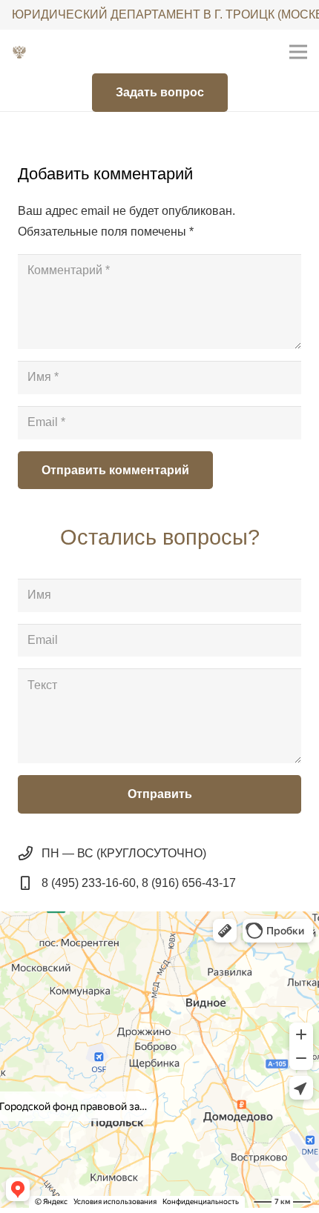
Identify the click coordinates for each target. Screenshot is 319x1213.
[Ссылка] (19, 51)
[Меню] (298, 51)
